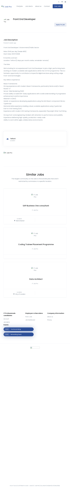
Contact (47, 6)
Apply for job (60, 25)
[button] (59, 2)
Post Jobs (57, 6)
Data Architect (36, 279)
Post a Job (28, 317)
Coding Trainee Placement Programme (36, 244)
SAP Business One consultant (36, 205)
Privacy (49, 320)
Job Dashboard (30, 320)
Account (6, 319)
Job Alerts (29, 6)
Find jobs (19, 6)
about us (38, 6)
